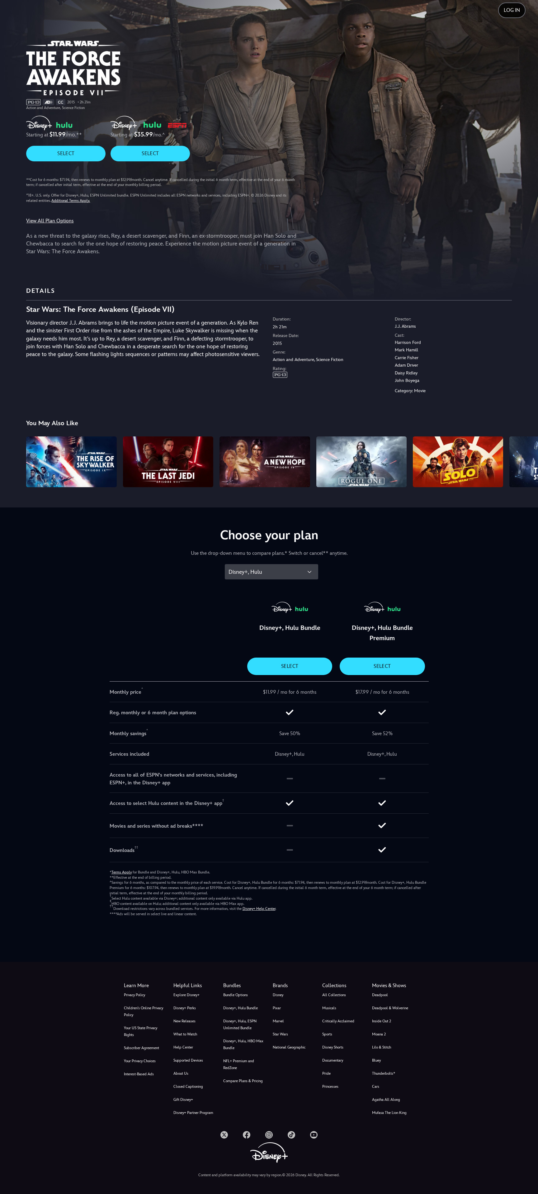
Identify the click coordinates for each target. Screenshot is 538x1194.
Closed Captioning (188, 1086)
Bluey (376, 1060)
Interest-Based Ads (139, 1074)
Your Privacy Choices (140, 1061)
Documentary (332, 1060)
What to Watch (185, 1034)
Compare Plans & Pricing (243, 1081)
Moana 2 (379, 1034)
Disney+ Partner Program (193, 1113)
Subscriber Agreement (141, 1048)
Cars (375, 1086)
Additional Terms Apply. (70, 200)
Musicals (329, 1008)
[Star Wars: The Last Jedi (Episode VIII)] (168, 461)
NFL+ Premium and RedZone (238, 1064)
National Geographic (289, 1047)
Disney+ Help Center (259, 908)
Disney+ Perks (184, 1008)
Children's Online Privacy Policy (143, 1011)
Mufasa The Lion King (389, 1113)
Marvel (278, 1021)
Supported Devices (188, 1060)
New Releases (184, 1021)
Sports (327, 1034)
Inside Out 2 (381, 1021)
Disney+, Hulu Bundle (240, 1008)
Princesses (330, 1086)
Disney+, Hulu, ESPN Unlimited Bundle (240, 1024)
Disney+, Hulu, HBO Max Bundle (243, 1044)
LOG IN (512, 10)
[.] (224, 1135)
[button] (194, 986)
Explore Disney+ (186, 995)
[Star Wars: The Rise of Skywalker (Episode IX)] (71, 461)
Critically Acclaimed (338, 1021)
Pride (326, 1073)
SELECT (65, 153)
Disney (278, 995)
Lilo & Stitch (381, 1047)
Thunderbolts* (383, 1073)
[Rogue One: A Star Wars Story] (361, 461)
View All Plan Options (49, 221)
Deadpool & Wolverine (390, 1008)
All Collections (334, 995)
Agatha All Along (386, 1099)
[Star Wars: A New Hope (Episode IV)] (264, 461)
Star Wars (280, 1034)
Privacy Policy (134, 995)
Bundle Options (235, 995)
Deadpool (380, 995)
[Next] (526, 461)
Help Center (183, 1047)
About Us (180, 1073)
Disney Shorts (332, 1047)
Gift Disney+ (183, 1099)
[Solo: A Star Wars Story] (458, 461)
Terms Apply (121, 872)
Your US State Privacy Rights (140, 1031)
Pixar (277, 1008)
